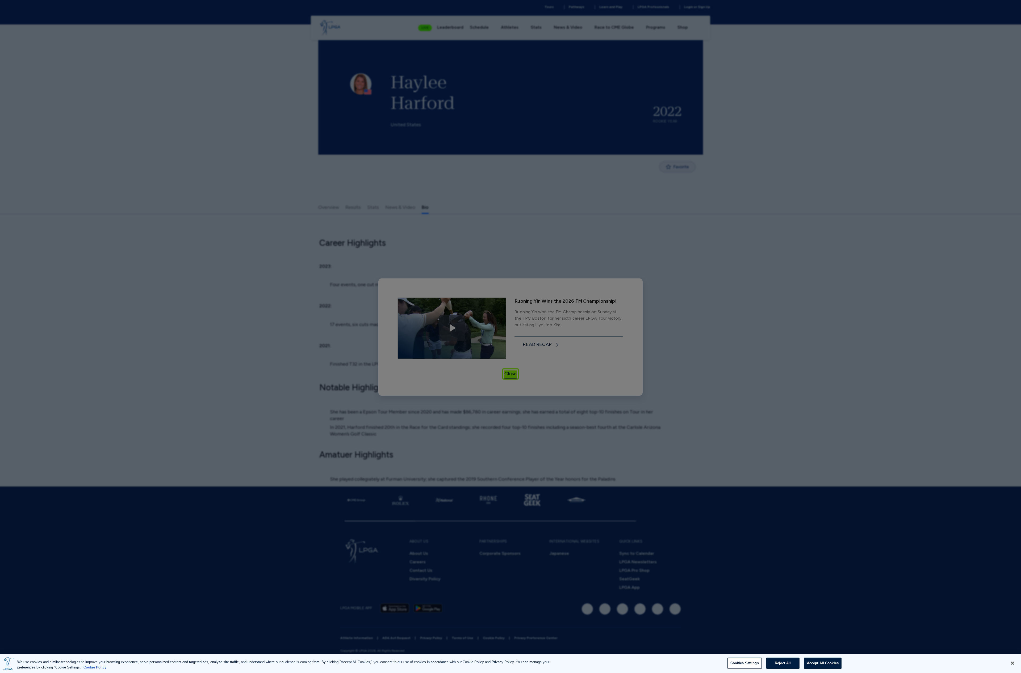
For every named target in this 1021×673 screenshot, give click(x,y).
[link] (541, 344)
